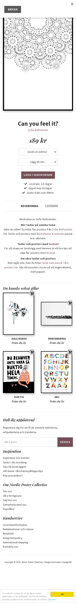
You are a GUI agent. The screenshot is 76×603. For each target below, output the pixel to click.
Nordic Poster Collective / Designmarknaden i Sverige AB (46, 562)
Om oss (7, 491)
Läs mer (51, 599)
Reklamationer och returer (18, 529)
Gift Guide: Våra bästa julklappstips (23, 471)
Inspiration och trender (16, 458)
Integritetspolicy (12, 538)
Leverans (51, 206)
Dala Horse (19, 338)
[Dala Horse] (19, 314)
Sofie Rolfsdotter (38, 130)
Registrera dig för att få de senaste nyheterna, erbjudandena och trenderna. (30, 430)
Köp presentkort (12, 475)
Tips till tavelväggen (14, 466)
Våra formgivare (12, 496)
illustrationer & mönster (50, 234)
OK (62, 594)
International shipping (15, 542)
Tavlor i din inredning (15, 462)
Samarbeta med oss (15, 504)
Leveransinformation (15, 525)
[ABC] (57, 372)
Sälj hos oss (10, 500)
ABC (57, 397)
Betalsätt (8, 533)
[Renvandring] (57, 314)
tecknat (54, 244)
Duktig (19, 397)
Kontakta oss (10, 546)
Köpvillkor (9, 509)
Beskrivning (29, 206)
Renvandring (57, 338)
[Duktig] (19, 372)
